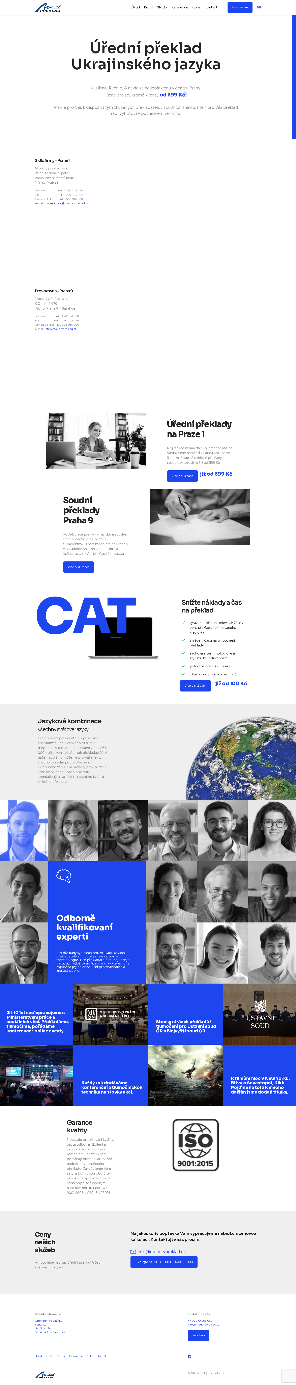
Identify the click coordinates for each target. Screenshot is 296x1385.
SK (259, 7)
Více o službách (182, 476)
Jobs (196, 7)
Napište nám (43, 1328)
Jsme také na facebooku (51, 1332)
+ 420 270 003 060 (200, 1320)
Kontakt (211, 7)
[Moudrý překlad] (53, 7)
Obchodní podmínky (48, 1320)
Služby (162, 7)
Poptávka (199, 1335)
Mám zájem (240, 7)
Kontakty (40, 1324)
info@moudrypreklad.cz (60, 329)
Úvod (135, 7)
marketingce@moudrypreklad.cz (66, 203)
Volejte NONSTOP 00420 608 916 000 (165, 1262)
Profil (148, 7)
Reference (180, 7)
